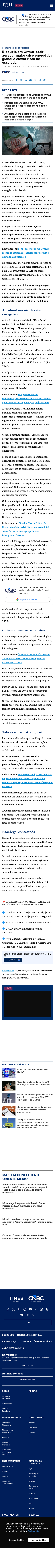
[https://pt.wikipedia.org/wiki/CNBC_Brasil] (41, 1309)
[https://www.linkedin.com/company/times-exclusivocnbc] (19, 1309)
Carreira (26, 1341)
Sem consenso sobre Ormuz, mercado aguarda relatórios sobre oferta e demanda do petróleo (25, 253)
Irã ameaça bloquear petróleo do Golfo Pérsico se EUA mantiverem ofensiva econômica (23, 1206)
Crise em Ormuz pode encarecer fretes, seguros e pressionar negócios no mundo (24, 1236)
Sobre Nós (8, 1335)
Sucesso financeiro (6, 1443)
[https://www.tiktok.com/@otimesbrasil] (35, 1309)
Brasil (5, 1391)
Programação (10, 1341)
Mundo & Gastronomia (7, 1482)
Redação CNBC (17, 72)
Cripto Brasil (36, 1418)
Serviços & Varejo (33, 1487)
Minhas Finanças (12, 1418)
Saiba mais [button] (33, 1531)
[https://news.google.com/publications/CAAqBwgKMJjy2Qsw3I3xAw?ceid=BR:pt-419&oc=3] (21, 1315)
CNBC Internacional (13, 1348)
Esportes (5, 1471)
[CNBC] (8, 19)
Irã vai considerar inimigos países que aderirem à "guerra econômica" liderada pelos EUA (27, 1222)
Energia (32, 1493)
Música (5, 1476)
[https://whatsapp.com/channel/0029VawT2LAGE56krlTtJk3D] (33, 1315)
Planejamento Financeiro (7, 1431)
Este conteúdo (8, 971)
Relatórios (33, 1428)
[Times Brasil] (8, 5)
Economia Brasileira (6, 1397)
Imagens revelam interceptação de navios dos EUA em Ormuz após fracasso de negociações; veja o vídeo (26, 398)
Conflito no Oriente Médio (15, 48)
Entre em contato (27, 1379)
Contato (27, 1322)
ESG (30, 1503)
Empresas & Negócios (35, 1462)
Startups (32, 1508)
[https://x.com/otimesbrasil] (13, 1309)
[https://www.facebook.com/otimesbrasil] (7, 1309)
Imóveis (32, 1481)
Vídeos (32, 1433)
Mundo (33, 1391)
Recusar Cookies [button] (16, 1540)
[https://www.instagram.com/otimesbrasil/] (24, 1309)
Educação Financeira (6, 1424)
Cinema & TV (7, 1466)
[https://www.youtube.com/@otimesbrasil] (30, 1309)
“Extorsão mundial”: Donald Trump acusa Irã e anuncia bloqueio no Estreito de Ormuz (26, 658)
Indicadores (7, 1404)
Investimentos (10, 1515)
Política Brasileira (6, 1409)
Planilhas (5, 1437)
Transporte (33, 1498)
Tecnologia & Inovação (34, 1474)
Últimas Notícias (43, 1341)
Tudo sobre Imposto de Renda (7, 1452)
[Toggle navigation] (51, 5)
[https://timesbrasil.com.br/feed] (47, 1309)
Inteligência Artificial (29, 1335)
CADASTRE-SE (27, 1366)
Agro (31, 1468)
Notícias (32, 1423)
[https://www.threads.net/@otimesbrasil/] (27, 1315)
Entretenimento (11, 1461)
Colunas (34, 1515)
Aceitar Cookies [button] (39, 1540)
